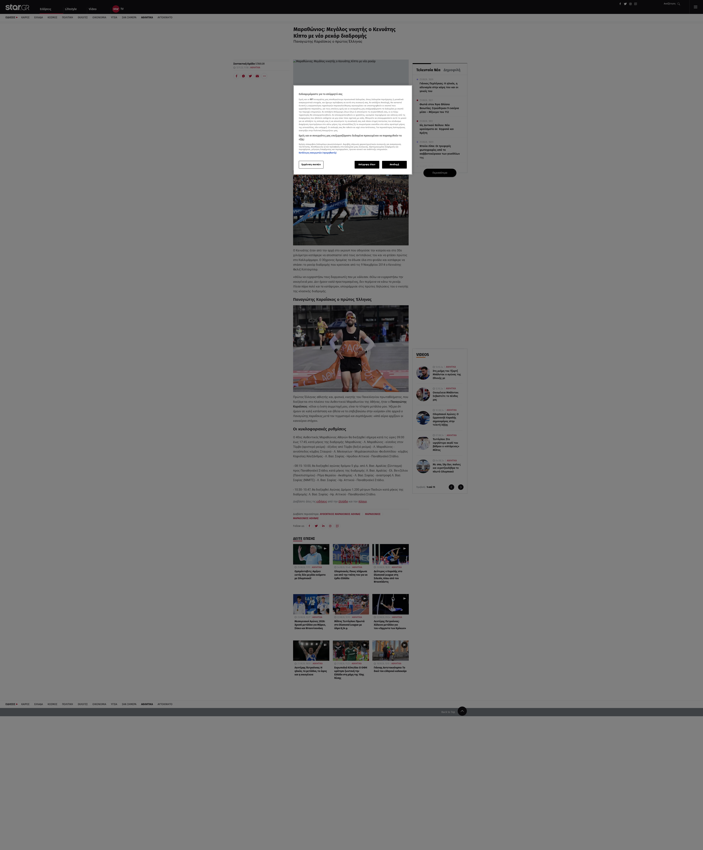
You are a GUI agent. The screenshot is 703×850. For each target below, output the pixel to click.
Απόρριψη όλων (366, 164)
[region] (352, 130)
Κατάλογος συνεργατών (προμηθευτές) (317, 153)
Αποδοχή (394, 164)
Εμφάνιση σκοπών (311, 164)
